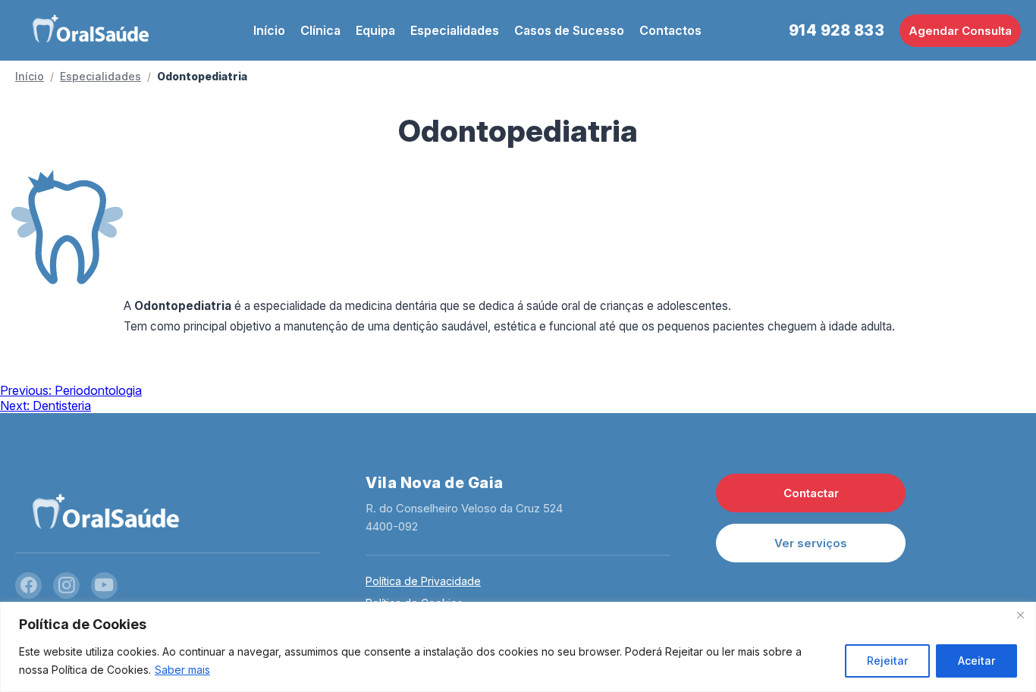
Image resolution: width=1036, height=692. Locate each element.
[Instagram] (66, 585)
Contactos (670, 30)
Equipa (375, 30)
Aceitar (976, 660)
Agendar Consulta (960, 30)
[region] (518, 647)
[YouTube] (104, 585)
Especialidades (454, 30)
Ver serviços (810, 543)
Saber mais (182, 669)
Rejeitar (887, 660)
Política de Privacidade (423, 581)
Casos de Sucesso (569, 30)
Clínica (320, 30)
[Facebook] (28, 585)
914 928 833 (837, 30)
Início (269, 30)
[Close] (1020, 615)
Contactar (811, 493)
